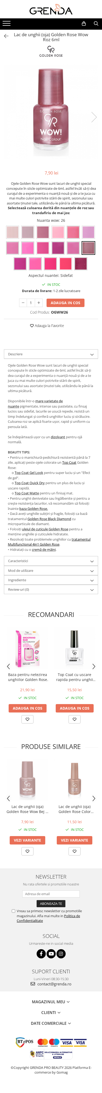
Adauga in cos (65, 302)
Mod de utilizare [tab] (20, 570)
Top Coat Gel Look (29, 472)
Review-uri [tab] (18, 589)
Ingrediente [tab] (17, 580)
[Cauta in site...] (96, 23)
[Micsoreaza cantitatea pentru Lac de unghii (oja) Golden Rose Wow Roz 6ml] (23, 303)
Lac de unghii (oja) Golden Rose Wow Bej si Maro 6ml (27, 809)
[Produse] (7, 25)
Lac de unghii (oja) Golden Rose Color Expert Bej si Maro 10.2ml (75, 809)
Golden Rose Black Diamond (49, 518)
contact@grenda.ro (53, 983)
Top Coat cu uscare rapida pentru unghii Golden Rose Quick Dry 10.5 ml (75, 677)
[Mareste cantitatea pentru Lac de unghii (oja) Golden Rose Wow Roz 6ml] (39, 303)
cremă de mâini (44, 549)
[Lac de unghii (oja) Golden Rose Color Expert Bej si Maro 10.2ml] (74, 780)
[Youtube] (51, 953)
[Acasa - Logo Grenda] (51, 9)
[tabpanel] (51, 112)
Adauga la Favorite (49, 325)
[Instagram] (61, 953)
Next (94, 117)
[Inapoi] (4, 36)
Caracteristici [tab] (18, 560)
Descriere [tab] (15, 354)
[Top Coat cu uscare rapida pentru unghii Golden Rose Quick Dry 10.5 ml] (74, 648)
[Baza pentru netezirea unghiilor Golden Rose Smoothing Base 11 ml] (27, 648)
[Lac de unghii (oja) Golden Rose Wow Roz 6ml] (51, 112)
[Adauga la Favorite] (27, 719)
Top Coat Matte (27, 493)
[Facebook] (41, 953)
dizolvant (58, 437)
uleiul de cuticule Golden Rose (45, 529)
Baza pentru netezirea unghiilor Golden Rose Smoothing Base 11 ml (27, 677)
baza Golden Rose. (33, 508)
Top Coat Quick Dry (30, 483)
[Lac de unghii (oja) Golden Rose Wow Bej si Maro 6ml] (27, 780)
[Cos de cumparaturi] (83, 23)
